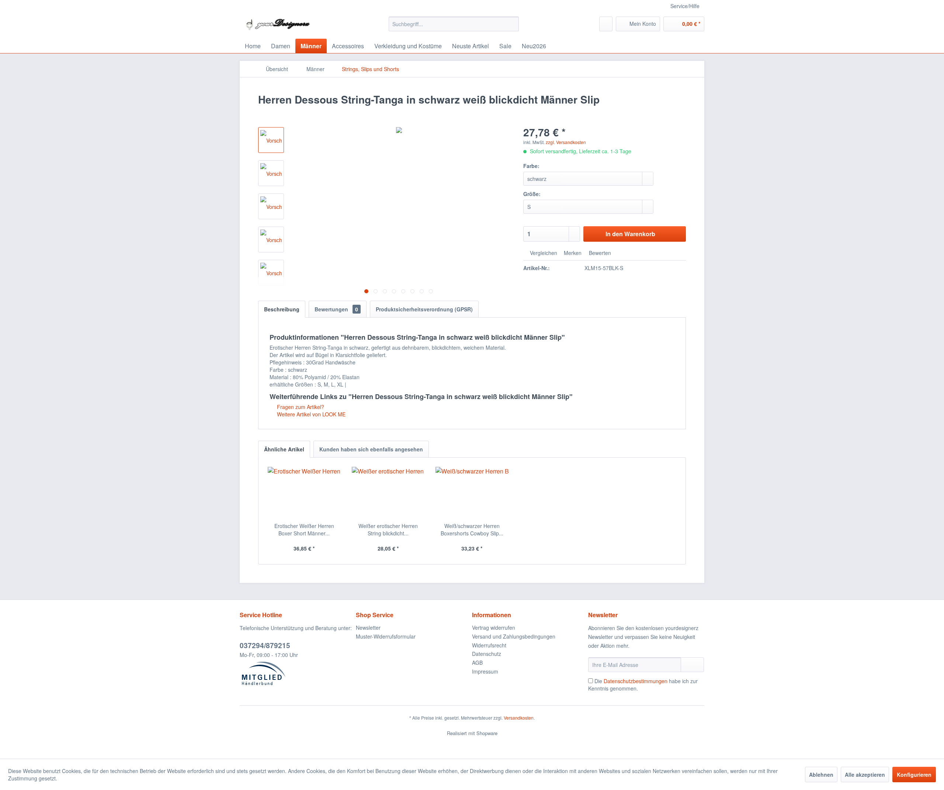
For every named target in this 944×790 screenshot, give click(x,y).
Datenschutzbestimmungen (635, 681)
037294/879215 (265, 645)
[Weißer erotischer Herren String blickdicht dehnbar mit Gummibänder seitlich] (388, 492)
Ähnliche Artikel (284, 449)
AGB (477, 662)
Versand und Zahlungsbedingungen (513, 636)
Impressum (485, 671)
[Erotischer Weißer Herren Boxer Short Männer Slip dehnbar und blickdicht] (304, 492)
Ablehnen (821, 774)
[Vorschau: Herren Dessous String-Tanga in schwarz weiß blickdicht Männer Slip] (271, 140)
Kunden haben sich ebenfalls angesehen (371, 449)
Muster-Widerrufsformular (386, 636)
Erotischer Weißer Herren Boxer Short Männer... (304, 529)
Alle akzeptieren (865, 774)
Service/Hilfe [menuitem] (685, 6)
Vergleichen (542, 252)
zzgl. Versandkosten (566, 142)
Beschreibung (281, 309)
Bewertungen (336, 309)
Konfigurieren (914, 774)
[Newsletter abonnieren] (692, 664)
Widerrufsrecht (489, 645)
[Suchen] (512, 24)
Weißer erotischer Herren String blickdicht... (388, 529)
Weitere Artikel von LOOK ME (310, 414)
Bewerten (599, 252)
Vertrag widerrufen (493, 627)
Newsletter (368, 627)
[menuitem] (454, 24)
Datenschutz (486, 653)
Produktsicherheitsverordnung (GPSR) (424, 309)
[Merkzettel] (605, 24)
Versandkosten (519, 717)
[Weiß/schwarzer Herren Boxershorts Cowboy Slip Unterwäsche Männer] (472, 492)
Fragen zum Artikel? (299, 406)
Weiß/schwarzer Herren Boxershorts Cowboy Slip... (472, 529)
